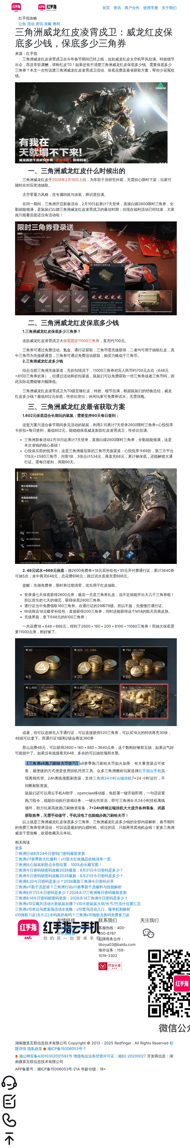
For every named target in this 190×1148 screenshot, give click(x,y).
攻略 (48, 23)
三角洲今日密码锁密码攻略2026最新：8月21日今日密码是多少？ (69, 870)
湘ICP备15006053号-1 (66, 1048)
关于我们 (169, 7)
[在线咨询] (95, 1083)
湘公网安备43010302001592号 (45, 1056)
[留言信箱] (95, 1101)
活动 (31, 23)
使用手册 (150, 7)
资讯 (117, 7)
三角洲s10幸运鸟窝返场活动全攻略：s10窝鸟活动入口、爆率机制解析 (72, 909)
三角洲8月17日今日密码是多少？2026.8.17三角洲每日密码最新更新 (71, 892)
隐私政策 (34, 1048)
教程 (56, 23)
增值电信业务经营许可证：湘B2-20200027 (109, 1056)
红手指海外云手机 (71, 927)
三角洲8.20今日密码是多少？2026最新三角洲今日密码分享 (64, 881)
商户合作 (132, 7)
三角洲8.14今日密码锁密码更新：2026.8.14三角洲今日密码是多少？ (71, 898)
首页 (106, 7)
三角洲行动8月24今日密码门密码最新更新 (50, 853)
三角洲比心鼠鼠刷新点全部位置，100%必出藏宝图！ (58, 864)
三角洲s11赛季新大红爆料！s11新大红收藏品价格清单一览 (63, 859)
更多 (18, 847)
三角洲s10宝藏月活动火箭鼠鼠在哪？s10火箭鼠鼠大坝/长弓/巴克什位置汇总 (78, 903)
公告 (22, 23)
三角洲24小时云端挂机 (112, 778)
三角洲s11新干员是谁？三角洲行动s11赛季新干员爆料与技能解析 (68, 887)
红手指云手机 (150, 770)
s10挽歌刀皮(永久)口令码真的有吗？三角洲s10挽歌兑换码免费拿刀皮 (72, 914)
